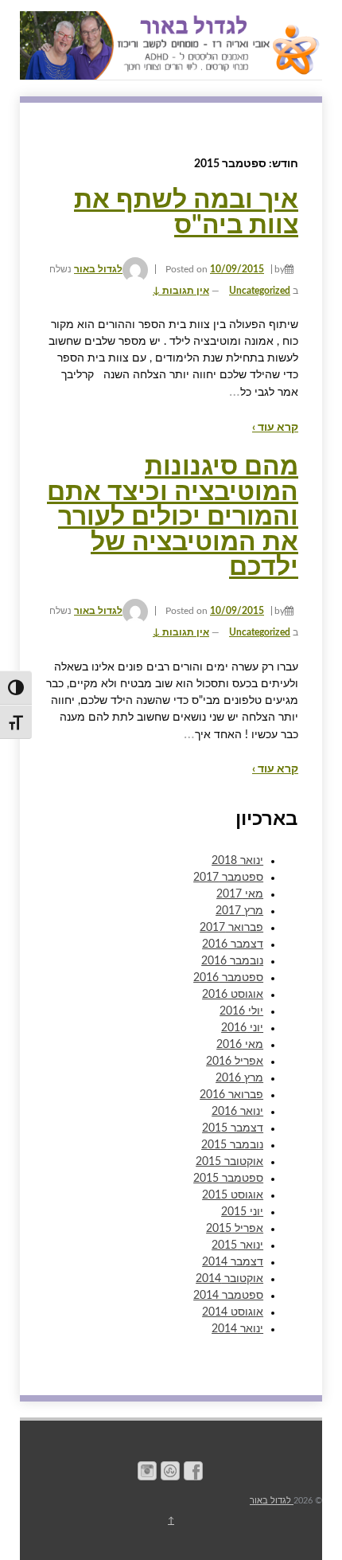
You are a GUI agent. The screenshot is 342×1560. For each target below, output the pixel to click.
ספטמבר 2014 (228, 1295)
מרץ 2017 (239, 911)
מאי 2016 (239, 1044)
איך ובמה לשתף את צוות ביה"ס (186, 213)
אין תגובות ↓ (181, 290)
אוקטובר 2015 (229, 1161)
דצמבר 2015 (232, 1128)
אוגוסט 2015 (232, 1195)
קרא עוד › (275, 427)
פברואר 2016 (231, 1095)
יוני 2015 (242, 1212)
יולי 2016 (241, 1011)
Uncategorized (259, 290)
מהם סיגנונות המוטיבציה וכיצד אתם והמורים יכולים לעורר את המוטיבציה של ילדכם (172, 517)
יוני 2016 (242, 1028)
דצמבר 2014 (232, 1262)
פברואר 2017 (231, 927)
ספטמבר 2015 (228, 1178)
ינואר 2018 (237, 860)
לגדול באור (98, 269)
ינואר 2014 (237, 1329)
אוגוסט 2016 (232, 994)
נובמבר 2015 (232, 1145)
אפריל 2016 (234, 1061)
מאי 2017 (239, 894)
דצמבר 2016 (232, 944)
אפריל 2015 (234, 1228)
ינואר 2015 (237, 1245)
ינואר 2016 (237, 1111)
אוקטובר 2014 (229, 1278)
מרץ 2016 (239, 1078)
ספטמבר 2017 (228, 877)
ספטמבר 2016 (228, 977)
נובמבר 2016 (232, 961)
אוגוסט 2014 (232, 1312)
